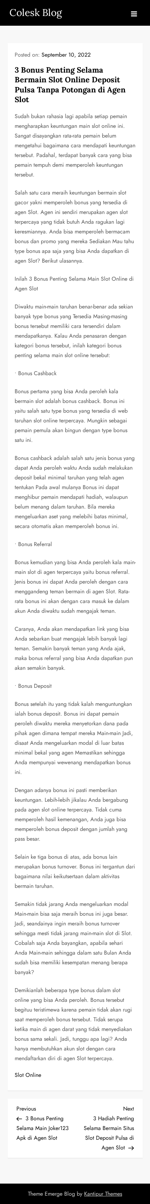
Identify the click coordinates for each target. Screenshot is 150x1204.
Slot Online (28, 1075)
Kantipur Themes (103, 1194)
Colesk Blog (35, 12)
